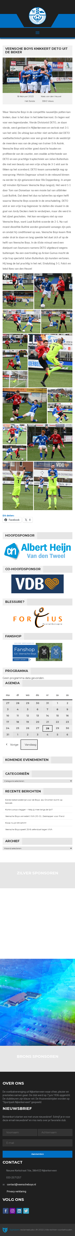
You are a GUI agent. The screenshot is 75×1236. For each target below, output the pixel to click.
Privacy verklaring (16, 1191)
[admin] (32, 3)
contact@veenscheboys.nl (21, 1184)
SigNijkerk (14, 1229)
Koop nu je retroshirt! (15, 822)
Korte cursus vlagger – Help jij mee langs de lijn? (29, 809)
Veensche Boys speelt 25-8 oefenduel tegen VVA (28, 829)
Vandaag (30, 744)
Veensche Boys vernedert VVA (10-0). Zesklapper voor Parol (34, 816)
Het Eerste (30, 101)
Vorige (14, 744)
